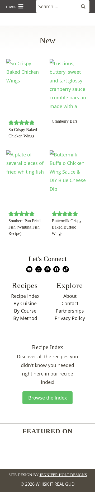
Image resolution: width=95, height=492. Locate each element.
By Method (25, 318)
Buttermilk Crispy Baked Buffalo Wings (67, 227)
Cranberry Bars (64, 121)
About (70, 296)
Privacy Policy (70, 318)
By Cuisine (25, 303)
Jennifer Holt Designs (63, 475)
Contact (69, 303)
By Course (25, 311)
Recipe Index (25, 296)
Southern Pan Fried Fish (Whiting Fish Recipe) (24, 227)
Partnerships (70, 311)
